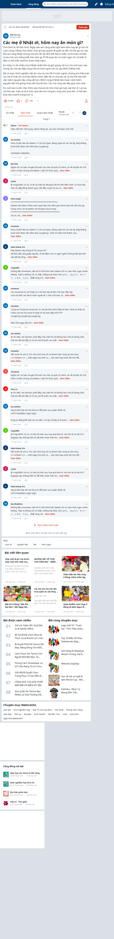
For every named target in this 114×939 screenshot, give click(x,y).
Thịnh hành (15, 4)
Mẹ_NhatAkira (17, 504)
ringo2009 (15, 268)
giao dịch (74, 714)
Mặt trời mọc (15, 35)
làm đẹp (7, 714)
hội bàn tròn (54, 714)
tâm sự (17, 714)
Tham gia (82, 27)
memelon (15, 306)
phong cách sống (74, 710)
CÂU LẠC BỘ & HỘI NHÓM (19, 27)
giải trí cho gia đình (42, 710)
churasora (15, 372)
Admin (19, 125)
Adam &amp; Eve (18, 247)
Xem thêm (65, 170)
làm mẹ (7, 710)
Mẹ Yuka (14, 164)
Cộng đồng (33, 4)
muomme (15, 226)
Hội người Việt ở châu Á (43, 27)
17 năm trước (16, 133)
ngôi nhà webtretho (13, 718)
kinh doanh (39, 714)
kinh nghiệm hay (21, 710)
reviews (27, 714)
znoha (13, 181)
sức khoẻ (59, 710)
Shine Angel (16, 199)
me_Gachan (15, 140)
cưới (65, 714)
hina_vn (14, 389)
